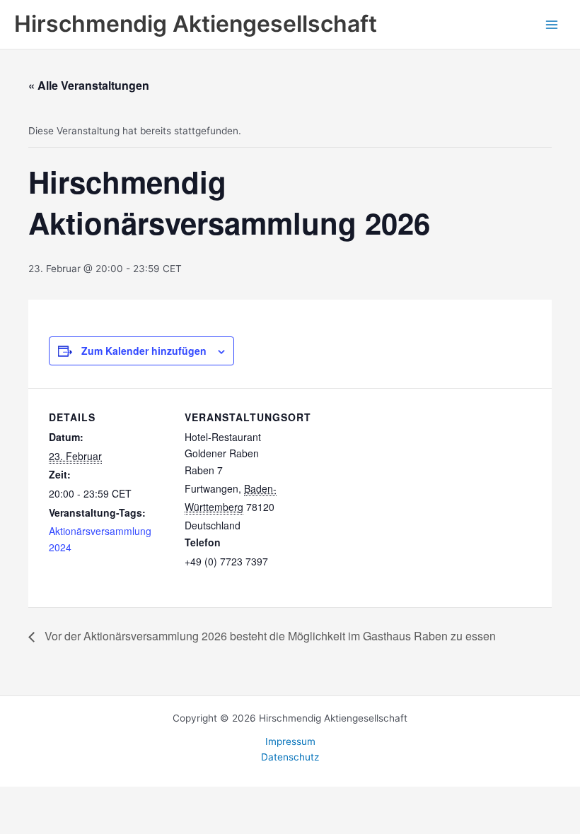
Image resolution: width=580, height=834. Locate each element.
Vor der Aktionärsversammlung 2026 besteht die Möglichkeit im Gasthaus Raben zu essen (269, 636)
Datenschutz (290, 757)
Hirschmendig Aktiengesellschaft (195, 23)
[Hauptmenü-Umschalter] (552, 24)
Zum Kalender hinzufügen (144, 350)
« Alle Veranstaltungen (88, 85)
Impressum (290, 741)
